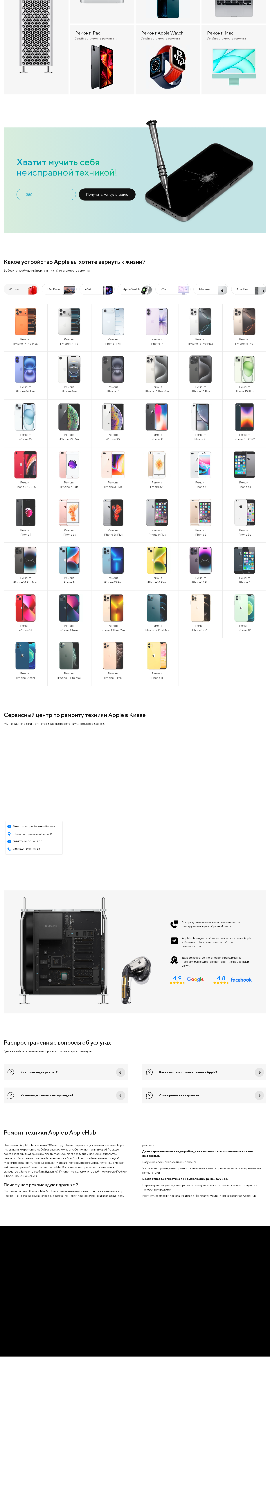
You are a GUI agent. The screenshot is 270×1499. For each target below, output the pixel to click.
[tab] (21, 364)
